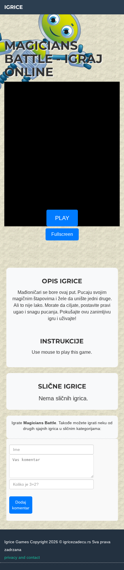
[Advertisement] (62, 143)
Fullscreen (62, 234)
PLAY (62, 218)
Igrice (13, 7)
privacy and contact (22, 557)
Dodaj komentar (20, 505)
